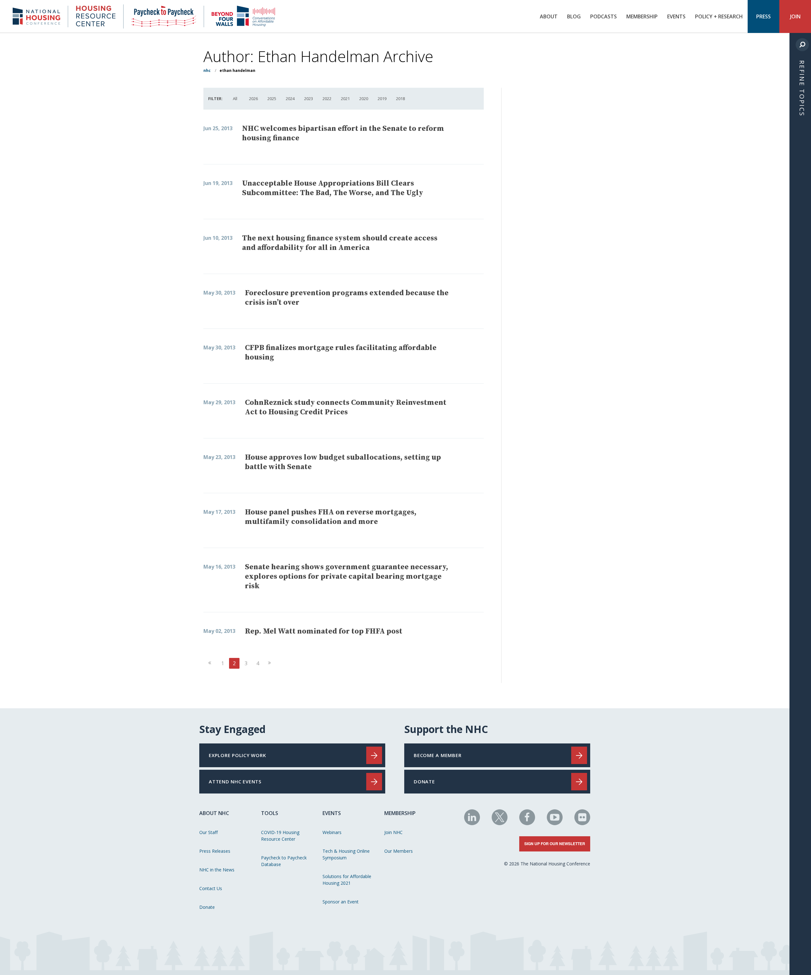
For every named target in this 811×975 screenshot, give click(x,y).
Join (795, 16)
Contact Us (210, 888)
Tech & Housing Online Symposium (346, 854)
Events (676, 16)
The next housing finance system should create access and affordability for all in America (339, 242)
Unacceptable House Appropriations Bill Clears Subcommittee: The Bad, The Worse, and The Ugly (332, 188)
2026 (253, 98)
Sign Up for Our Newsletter (554, 843)
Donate (207, 907)
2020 (363, 98)
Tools (269, 813)
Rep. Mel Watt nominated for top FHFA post (323, 631)
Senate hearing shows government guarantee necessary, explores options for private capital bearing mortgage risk (346, 576)
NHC (207, 70)
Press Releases (214, 851)
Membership (642, 16)
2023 (308, 98)
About (549, 16)
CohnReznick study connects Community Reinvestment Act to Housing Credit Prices (345, 407)
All (235, 98)
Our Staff (208, 832)
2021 (345, 98)
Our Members (398, 851)
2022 (326, 98)
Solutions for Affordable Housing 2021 (346, 879)
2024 (290, 98)
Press (763, 16)
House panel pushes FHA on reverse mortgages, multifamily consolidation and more (331, 516)
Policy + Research (719, 16)
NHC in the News (216, 870)
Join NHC (393, 832)
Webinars (332, 832)
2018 (400, 98)
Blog (574, 16)
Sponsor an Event (340, 902)
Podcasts (603, 16)
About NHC (214, 813)
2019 (382, 98)
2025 (271, 98)
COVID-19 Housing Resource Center (280, 835)
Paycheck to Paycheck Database (284, 861)
